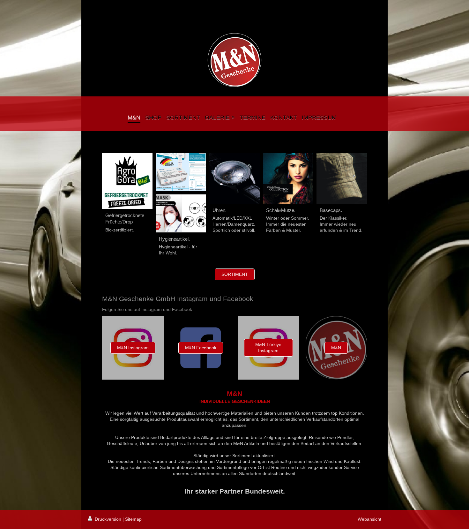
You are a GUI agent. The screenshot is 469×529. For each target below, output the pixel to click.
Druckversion (108, 519)
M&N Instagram (133, 347)
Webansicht (369, 519)
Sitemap (133, 519)
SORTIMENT (234, 274)
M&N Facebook (200, 347)
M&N (336, 347)
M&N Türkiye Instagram (268, 347)
